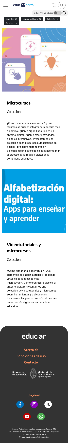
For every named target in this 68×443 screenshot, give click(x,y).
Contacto (31, 362)
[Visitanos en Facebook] (20, 404)
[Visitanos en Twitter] (48, 404)
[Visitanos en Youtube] (27, 416)
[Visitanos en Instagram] (34, 404)
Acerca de (31, 350)
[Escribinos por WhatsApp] (41, 416)
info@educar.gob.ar (42, 437)
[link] (62, 5)
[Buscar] (54, 5)
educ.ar (16, 429)
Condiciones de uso (31, 356)
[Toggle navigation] (3, 2)
